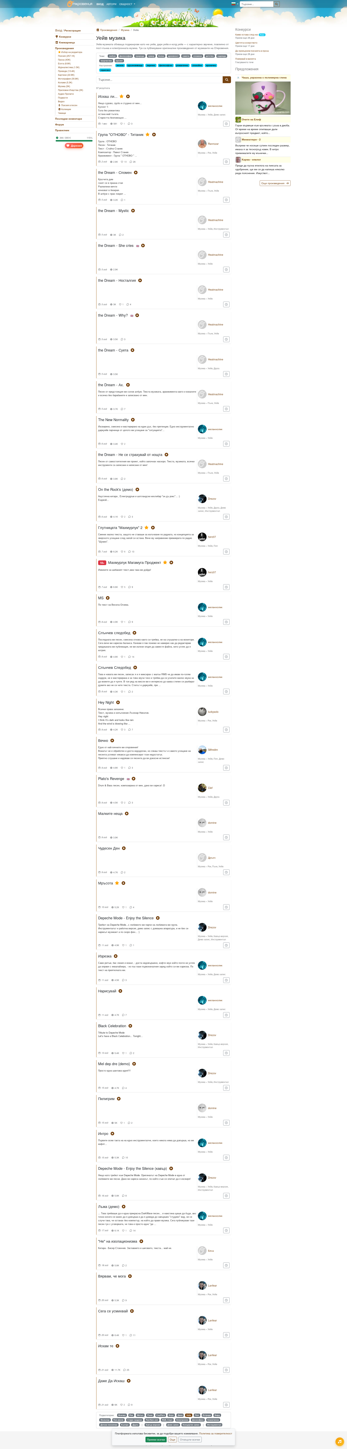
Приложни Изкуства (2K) (70, 89)
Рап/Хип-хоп (152, 1419)
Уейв (210, 114)
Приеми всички (156, 1439)
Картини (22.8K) (66, 74)
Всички (122, 1415)
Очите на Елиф (251, 119)
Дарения (76, 145)
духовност (173, 56)
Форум (59, 124)
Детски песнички (108, 1424)
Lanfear (212, 1285)
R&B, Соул (167, 1419)
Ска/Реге (160, 1415)
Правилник (62, 130)
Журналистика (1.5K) (69, 67)
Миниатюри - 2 (251, 139)
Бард (217, 1415)
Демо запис (220, 114)
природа (140, 56)
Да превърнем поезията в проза (252, 50)
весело (120, 65)
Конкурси (64, 36)
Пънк (210, 190)
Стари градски (134, 1419)
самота (186, 56)
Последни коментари (68, 118)
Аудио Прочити (66, 93)
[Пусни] (128, 96)
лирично (151, 65)
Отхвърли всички (190, 1439)
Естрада (207, 1415)
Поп (216, 545)
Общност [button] (126, 4)
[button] (235, 4)
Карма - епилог (251, 159)
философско (165, 65)
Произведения (64, 48)
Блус (171, 1415)
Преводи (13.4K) (66, 70)
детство (210, 56)
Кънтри (124, 1424)
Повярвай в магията (245, 58)
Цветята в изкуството (246, 42)
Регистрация (72, 30)
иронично (211, 65)
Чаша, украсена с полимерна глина (264, 77)
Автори (111, 4)
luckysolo (213, 711)
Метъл (140, 1415)
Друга (216, 368)
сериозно (105, 70)
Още (172, 1439)
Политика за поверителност (215, 1433)
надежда (221, 56)
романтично (182, 65)
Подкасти (63, 97)
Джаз (180, 1415)
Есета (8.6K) (64, 63)
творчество (106, 60)
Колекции (66, 109)
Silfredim (213, 749)
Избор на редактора (71, 51)
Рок (209, 152)
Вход (58, 30)
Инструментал (221, 228)
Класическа (213, 1419)
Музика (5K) (64, 86)
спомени (197, 56)
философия (125, 56)
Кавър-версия (221, 936)
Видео (61, 101)
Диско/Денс (198, 1419)
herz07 (212, 537)
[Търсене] (276, 4)
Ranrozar (213, 143)
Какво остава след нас (246, 34)
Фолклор (105, 1419)
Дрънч (211, 857)
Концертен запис (191, 1424)
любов (112, 56)
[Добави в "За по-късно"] (226, 124)
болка (161, 56)
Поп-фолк (118, 1419)
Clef (210, 788)
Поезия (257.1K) (66, 55)
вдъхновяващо (135, 65)
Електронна (182, 1419)
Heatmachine (215, 182)
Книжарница (66, 42)
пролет (119, 60)
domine (212, 822)
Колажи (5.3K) (65, 82)
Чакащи (62, 112)
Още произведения (273, 183)
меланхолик (215, 106)
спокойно (197, 65)
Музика (125, 30)
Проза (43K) (64, 59)
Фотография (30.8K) (68, 78)
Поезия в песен (69, 105)
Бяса (211, 1250)
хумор (151, 56)
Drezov (212, 498)
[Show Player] (339, 1441)
